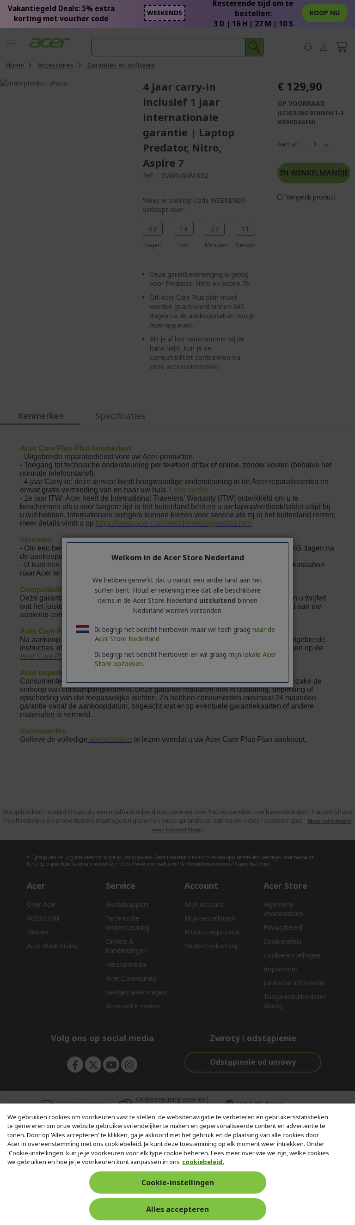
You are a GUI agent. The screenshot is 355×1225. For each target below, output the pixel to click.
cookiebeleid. (203, 1162)
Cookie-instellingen (177, 1182)
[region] (177, 1164)
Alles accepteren (177, 1209)
